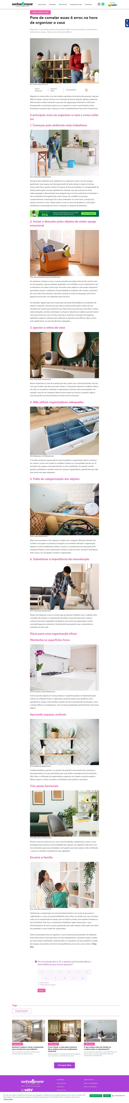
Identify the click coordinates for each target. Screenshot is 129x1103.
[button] (118, 1095)
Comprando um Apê (76, 4)
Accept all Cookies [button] (96, 1095)
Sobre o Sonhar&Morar (91, 1083)
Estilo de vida (63, 4)
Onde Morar (88, 4)
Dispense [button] (107, 1095)
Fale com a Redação (90, 1086)
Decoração (52, 4)
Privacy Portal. (8, 1099)
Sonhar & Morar (22, 3)
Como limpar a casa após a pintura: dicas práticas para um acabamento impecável (62, 1049)
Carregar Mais (64, 1065)
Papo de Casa (42, 4)
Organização (21, 1011)
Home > (35, 12)
